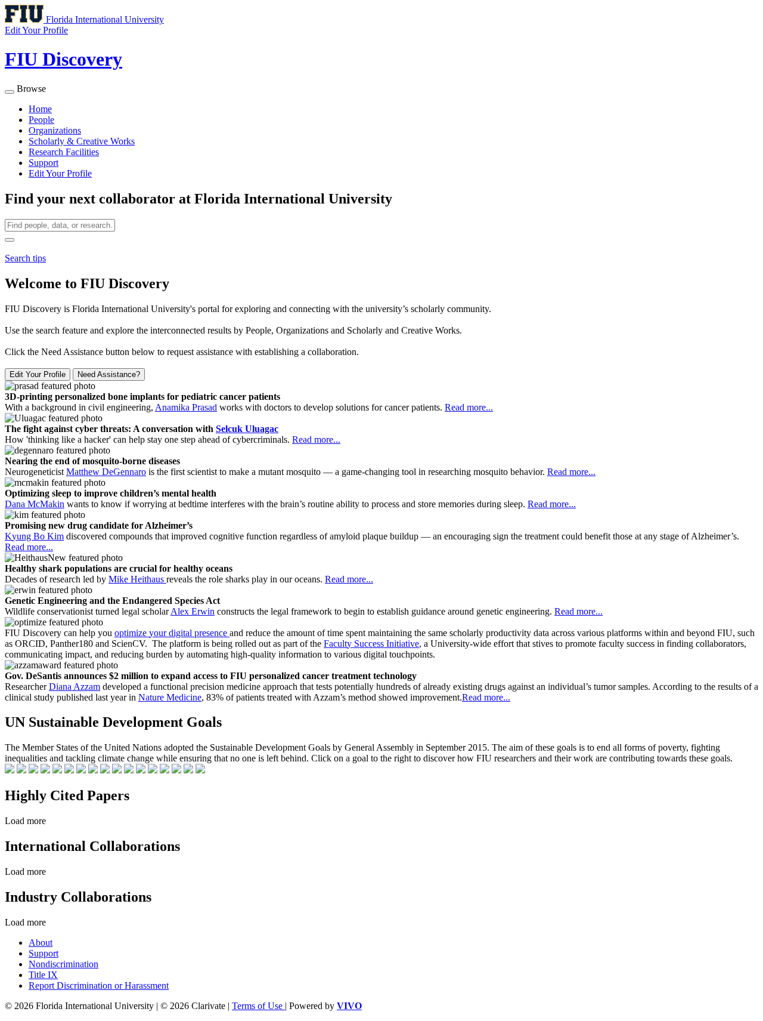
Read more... (469, 407)
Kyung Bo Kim (34, 536)
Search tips (25, 258)
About (40, 942)
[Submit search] (9, 240)
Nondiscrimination (63, 964)
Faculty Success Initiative (371, 643)
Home (40, 109)
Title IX (43, 975)
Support (43, 163)
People (41, 120)
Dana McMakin (34, 504)
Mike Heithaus (137, 579)
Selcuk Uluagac (247, 429)
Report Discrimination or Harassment (99, 985)
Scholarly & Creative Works (82, 141)
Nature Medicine (169, 697)
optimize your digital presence (171, 633)
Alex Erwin (192, 611)
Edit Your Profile (60, 173)
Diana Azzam (74, 686)
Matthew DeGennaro (106, 472)
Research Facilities (64, 152)
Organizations (55, 130)
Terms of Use (258, 1006)
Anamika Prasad (186, 407)
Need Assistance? (108, 374)
